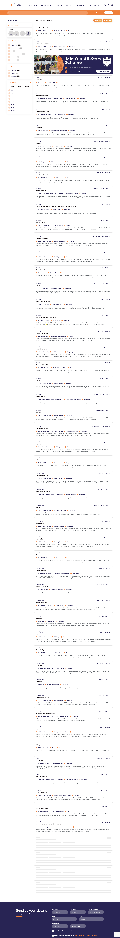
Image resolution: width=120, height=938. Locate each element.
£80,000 (12, 107)
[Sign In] (108, 5)
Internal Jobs (15, 56)
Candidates (45, 5)
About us (32, 5)
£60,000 (12, 101)
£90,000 (12, 110)
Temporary (15, 70)
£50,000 (12, 98)
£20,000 (12, 90)
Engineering (14, 59)
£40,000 (12, 96)
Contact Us (93, 5)
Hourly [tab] (27, 86)
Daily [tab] (19, 86)
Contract (14, 73)
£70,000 (12, 104)
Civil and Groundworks (17, 54)
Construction (15, 45)
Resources (80, 5)
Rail (13, 51)
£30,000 (12, 93)
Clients (68, 5)
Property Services (16, 48)
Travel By (10, 29)
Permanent (15, 76)
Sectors (58, 5)
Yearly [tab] (12, 86)
